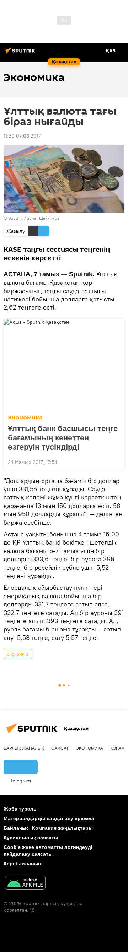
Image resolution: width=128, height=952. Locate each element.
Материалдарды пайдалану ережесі (49, 818)
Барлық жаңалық (24, 748)
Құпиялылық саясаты (31, 837)
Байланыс (16, 828)
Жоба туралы (21, 809)
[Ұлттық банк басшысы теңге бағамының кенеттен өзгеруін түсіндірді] (64, 364)
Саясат (60, 748)
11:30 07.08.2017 (22, 136)
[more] (116, 461)
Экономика (25, 417)
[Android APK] (25, 884)
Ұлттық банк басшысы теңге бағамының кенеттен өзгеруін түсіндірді (63, 437)
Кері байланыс (22, 863)
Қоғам (117, 748)
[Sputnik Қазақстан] (21, 53)
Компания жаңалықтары (62, 828)
